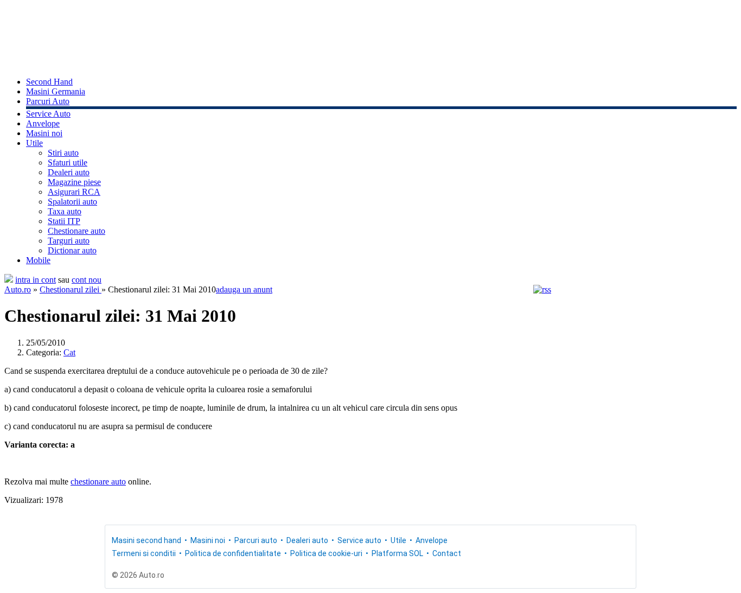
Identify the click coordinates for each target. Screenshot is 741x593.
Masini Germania (55, 91)
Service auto (359, 540)
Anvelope (43, 123)
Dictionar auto (72, 250)
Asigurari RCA (74, 191)
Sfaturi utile (67, 162)
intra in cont (35, 279)
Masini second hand (146, 540)
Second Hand (49, 81)
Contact (446, 553)
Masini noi (44, 133)
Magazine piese (74, 182)
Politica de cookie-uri (326, 553)
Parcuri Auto (47, 101)
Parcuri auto (255, 540)
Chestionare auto (76, 230)
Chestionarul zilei (70, 289)
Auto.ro (17, 289)
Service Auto (48, 113)
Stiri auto (63, 152)
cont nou (86, 279)
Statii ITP (64, 221)
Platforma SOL (397, 553)
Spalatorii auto (72, 201)
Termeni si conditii (144, 553)
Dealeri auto (69, 172)
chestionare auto (98, 481)
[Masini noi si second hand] (8, 279)
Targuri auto (69, 240)
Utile (34, 143)
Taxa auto (64, 211)
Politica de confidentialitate (233, 553)
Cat (69, 352)
